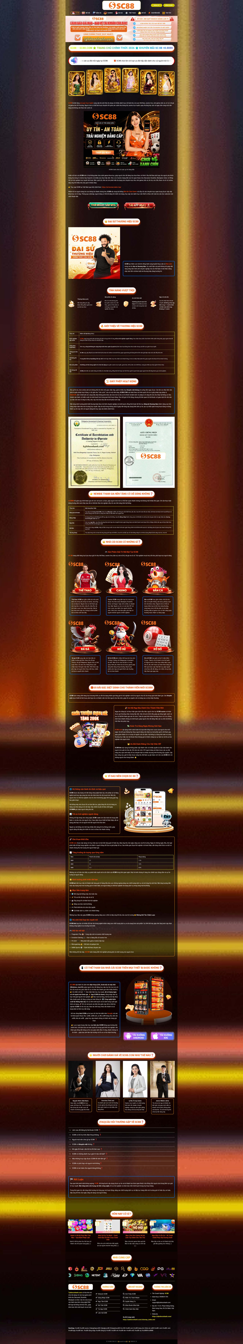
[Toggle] (70, 1130)
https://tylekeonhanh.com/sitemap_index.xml (139, 1319)
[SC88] (121, 5)
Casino (110, 13)
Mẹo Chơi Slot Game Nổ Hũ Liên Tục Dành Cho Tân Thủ (135, 1236)
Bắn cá (98, 13)
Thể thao (132, 13)
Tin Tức (168, 13)
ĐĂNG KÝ (156, 5)
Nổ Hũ (88, 13)
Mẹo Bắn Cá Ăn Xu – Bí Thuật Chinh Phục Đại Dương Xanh (162, 1236)
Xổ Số (144, 13)
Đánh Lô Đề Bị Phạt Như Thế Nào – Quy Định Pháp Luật (81, 1236)
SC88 (77, 13)
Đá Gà (120, 13)
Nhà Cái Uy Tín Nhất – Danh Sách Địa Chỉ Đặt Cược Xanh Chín (108, 1237)
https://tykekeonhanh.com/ (161, 1316)
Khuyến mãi (155, 13)
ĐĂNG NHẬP (169, 5)
